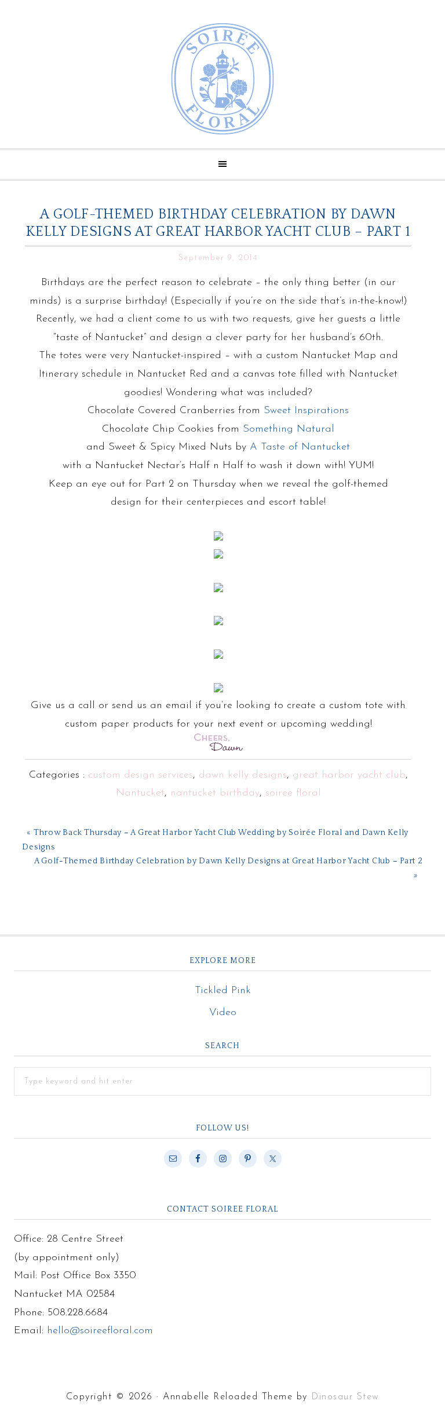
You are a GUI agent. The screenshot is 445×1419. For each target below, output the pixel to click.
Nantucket (140, 793)
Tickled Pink (223, 991)
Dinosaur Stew (345, 1397)
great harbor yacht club (349, 775)
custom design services (140, 775)
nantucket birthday (215, 793)
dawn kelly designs (243, 775)
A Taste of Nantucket (300, 447)
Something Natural (288, 429)
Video (222, 1013)
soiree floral (293, 793)
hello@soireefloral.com (100, 1331)
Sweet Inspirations (306, 411)
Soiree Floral (222, 79)
